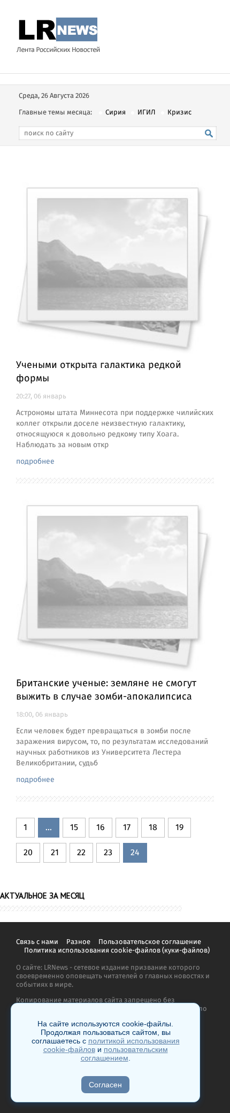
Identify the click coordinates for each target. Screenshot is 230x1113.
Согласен (105, 1084)
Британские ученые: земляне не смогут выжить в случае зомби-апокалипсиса (106, 690)
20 (28, 852)
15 (74, 827)
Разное (78, 942)
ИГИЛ (146, 112)
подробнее (35, 461)
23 (108, 852)
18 (153, 827)
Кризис (179, 112)
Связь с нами (37, 942)
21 (55, 852)
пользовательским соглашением (124, 1053)
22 (81, 852)
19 (179, 827)
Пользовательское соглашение (149, 942)
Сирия (115, 112)
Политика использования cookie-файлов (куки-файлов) (117, 950)
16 (100, 827)
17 (127, 827)
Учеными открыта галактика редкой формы (98, 372)
